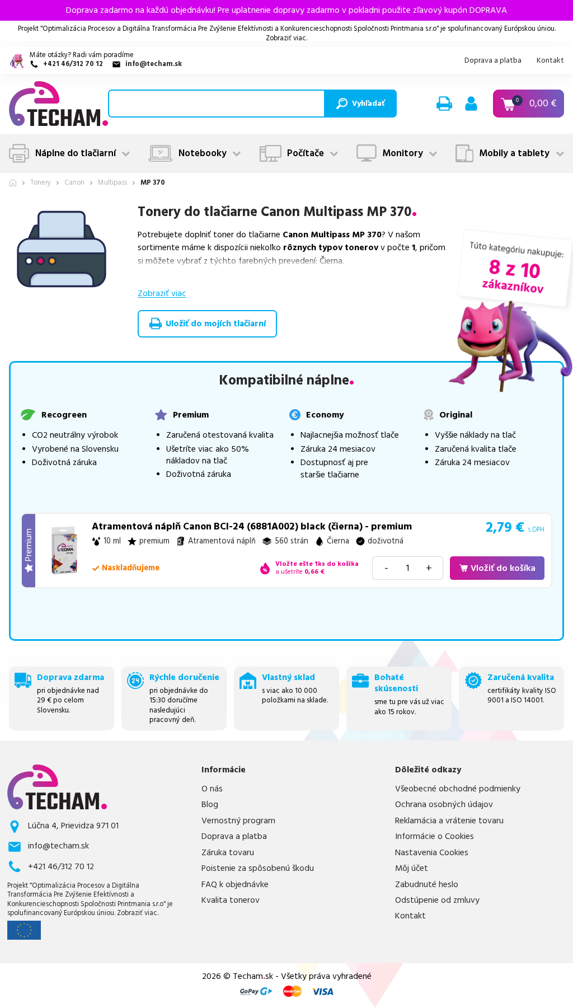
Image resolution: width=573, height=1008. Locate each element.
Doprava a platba (493, 60)
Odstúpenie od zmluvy (437, 900)
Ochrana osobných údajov (444, 804)
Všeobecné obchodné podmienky (457, 789)
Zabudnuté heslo (426, 884)
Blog (209, 804)
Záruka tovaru (227, 853)
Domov (13, 183)
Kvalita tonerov (230, 900)
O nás (212, 789)
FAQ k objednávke (235, 884)
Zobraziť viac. (286, 38)
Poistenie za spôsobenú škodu (257, 868)
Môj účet (411, 868)
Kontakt (550, 60)
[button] (444, 104)
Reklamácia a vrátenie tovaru (449, 821)
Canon (74, 183)
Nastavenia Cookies (431, 853)
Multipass (112, 183)
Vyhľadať (368, 103)
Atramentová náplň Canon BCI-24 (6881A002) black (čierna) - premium (252, 527)
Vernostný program (238, 821)
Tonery (40, 183)
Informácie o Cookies (434, 836)
